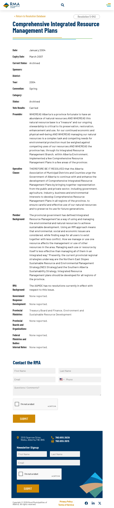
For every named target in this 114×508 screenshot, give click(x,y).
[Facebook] (86, 503)
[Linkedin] (93, 503)
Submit (24, 419)
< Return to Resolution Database (30, 16)
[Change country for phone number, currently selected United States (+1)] (61, 379)
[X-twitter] (100, 503)
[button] (62, 5)
